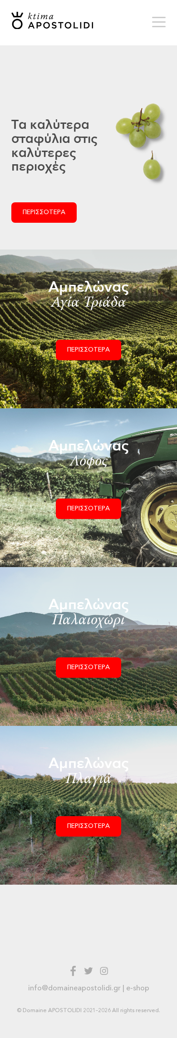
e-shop (137, 988)
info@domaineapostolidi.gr (74, 988)
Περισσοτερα (44, 212)
